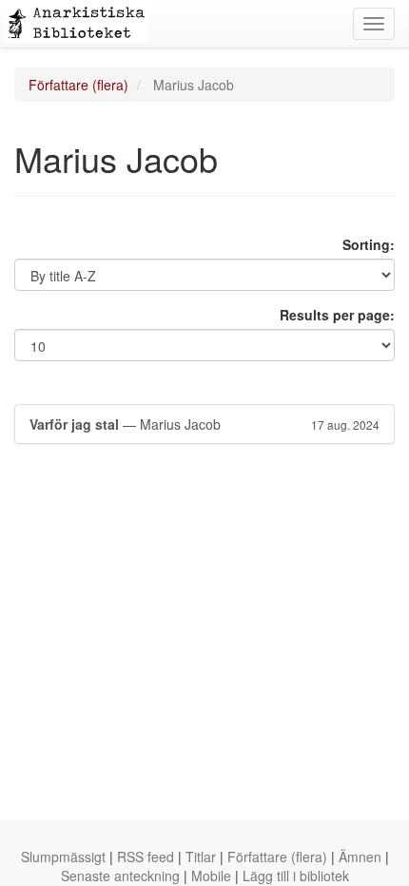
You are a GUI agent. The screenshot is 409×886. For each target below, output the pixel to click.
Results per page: (337, 314)
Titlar (200, 856)
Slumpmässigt (63, 856)
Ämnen (360, 856)
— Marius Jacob (204, 423)
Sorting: (368, 244)
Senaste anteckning (120, 875)
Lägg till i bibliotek (296, 875)
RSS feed (145, 856)
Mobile (211, 875)
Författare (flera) (78, 84)
